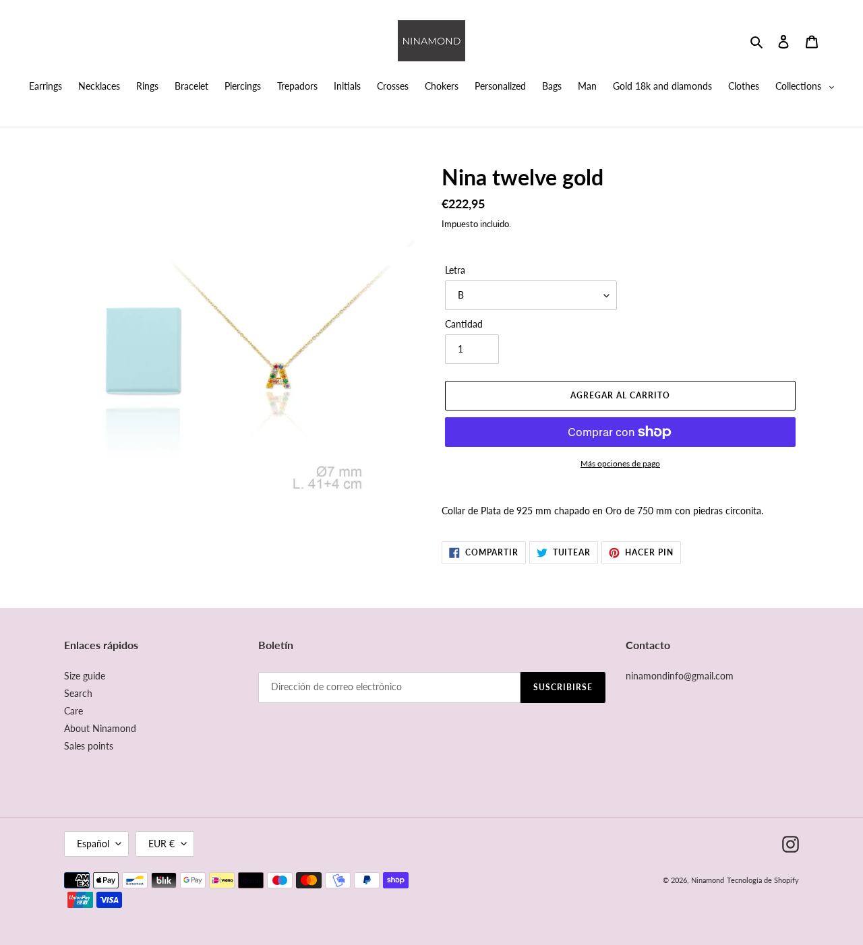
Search (78, 693)
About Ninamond (100, 728)
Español (93, 843)
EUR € (161, 843)
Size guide (84, 675)
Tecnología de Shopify (763, 880)
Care (73, 711)
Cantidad (464, 324)
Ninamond (707, 880)
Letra (455, 270)
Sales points (88, 746)
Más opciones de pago (620, 463)
